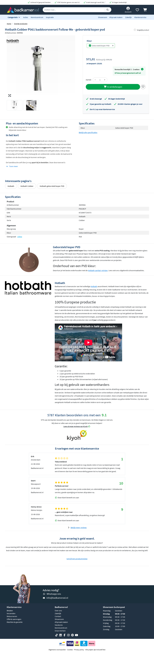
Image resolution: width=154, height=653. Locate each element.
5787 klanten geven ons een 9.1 (68, 2)
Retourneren (12, 616)
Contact (58, 616)
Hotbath (11, 186)
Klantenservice (140, 17)
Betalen (10, 610)
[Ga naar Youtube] (76, 635)
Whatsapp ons (54, 593)
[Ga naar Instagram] (68, 635)
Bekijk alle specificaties (88, 132)
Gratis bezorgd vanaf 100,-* (95, 2)
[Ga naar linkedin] (60, 635)
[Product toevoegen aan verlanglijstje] (143, 86)
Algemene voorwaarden (57, 650)
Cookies (70, 650)
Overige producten (20, 24)
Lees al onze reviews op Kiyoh (75, 426)
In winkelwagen (114, 86)
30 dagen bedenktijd (119, 2)
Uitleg (19, 236)
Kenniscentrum (37, 17)
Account (128, 12)
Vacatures (59, 625)
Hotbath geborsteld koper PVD (52, 186)
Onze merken (60, 630)
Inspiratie (50, 17)
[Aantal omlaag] (95, 80)
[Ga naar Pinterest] (72, 635)
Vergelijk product (143, 30)
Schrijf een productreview (77, 559)
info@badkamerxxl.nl (57, 597)
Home (9, 24)
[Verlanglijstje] (137, 10)
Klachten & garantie (14, 622)
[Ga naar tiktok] (56, 635)
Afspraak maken (115, 17)
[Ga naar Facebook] (64, 635)
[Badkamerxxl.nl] (23, 9)
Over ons (58, 610)
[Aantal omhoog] (105, 80)
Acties (25, 17)
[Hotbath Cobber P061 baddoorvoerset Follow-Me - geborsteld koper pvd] (41, 66)
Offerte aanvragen (14, 619)
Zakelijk (128, 17)
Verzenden (11, 613)
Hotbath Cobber (26, 186)
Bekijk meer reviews (79, 527)
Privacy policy (79, 650)
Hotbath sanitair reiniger (98, 270)
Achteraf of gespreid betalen (40, 2)
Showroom (102, 17)
